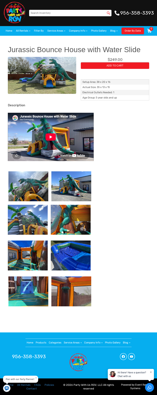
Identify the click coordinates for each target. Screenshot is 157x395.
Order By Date (133, 30)
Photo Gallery (99, 30)
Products (41, 342)
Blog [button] (113, 30)
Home (9, 30)
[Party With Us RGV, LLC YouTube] (131, 356)
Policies (49, 384)
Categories (55, 342)
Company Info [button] (77, 30)
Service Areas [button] (55, 30)
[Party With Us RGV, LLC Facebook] (123, 356)
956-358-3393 (29, 356)
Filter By (39, 30)
